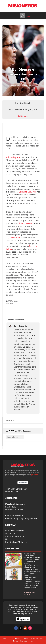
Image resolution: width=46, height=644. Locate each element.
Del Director (23, 116)
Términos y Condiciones (16, 489)
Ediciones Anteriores (14, 530)
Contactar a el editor (14, 515)
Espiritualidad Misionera (16, 542)
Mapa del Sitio (11, 491)
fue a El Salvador (26, 223)
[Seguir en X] (21, 628)
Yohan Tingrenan (13, 157)
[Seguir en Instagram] (30, 628)
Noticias (9, 539)
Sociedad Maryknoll (27, 191)
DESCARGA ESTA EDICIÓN (29, 593)
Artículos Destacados (14, 536)
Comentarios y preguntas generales (21, 518)
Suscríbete (10, 533)
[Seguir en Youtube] (25, 628)
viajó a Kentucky (13, 237)
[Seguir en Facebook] (16, 628)
